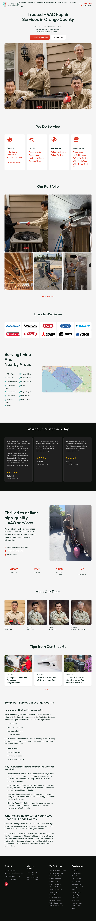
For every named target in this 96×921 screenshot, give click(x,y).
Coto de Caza (76, 878)
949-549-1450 (88, 3)
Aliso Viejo (75, 870)
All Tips (47, 690)
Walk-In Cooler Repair (56, 903)
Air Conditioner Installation (58, 870)
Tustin (74, 908)
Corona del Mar (76, 873)
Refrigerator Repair (55, 900)
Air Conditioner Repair (56, 873)
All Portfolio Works (47, 296)
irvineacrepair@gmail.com (15, 873)
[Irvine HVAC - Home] (11, 4)
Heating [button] (30, 3)
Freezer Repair (54, 895)
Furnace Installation (56, 878)
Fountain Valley (76, 881)
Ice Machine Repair (55, 897)
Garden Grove (76, 884)
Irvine (73, 889)
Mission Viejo (76, 900)
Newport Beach (77, 903)
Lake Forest (75, 897)
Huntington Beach (77, 887)
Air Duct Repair (54, 892)
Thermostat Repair (55, 887)
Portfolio (73, 3)
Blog (21, 6)
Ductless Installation (56, 876)
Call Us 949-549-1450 (40, 37)
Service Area (62, 3)
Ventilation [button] (40, 3)
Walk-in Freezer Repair (56, 906)
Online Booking (58, 37)
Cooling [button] (22, 3)
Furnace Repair (54, 881)
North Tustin (76, 906)
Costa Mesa (76, 876)
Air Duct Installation (56, 889)
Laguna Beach (76, 892)
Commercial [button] (50, 3)
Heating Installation (55, 884)
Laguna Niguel (76, 895)
